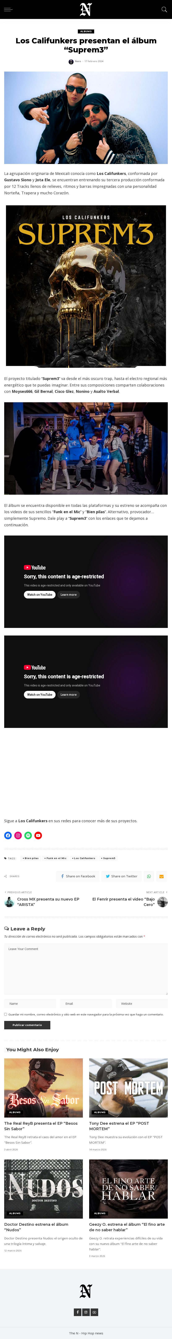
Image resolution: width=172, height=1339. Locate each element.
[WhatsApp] (149, 876)
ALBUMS (86, 31)
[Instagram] (86, 1312)
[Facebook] (77, 1312)
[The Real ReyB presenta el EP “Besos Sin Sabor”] (43, 1088)
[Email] (161, 876)
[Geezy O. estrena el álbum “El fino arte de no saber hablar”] (128, 1189)
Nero (78, 61)
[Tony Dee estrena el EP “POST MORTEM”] (128, 1088)
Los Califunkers (84, 858)
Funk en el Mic (56, 858)
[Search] (163, 9)
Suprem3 (109, 858)
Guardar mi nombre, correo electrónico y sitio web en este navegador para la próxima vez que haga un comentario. (86, 1014)
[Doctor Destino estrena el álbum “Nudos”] (43, 1189)
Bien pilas (32, 858)
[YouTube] (94, 1312)
